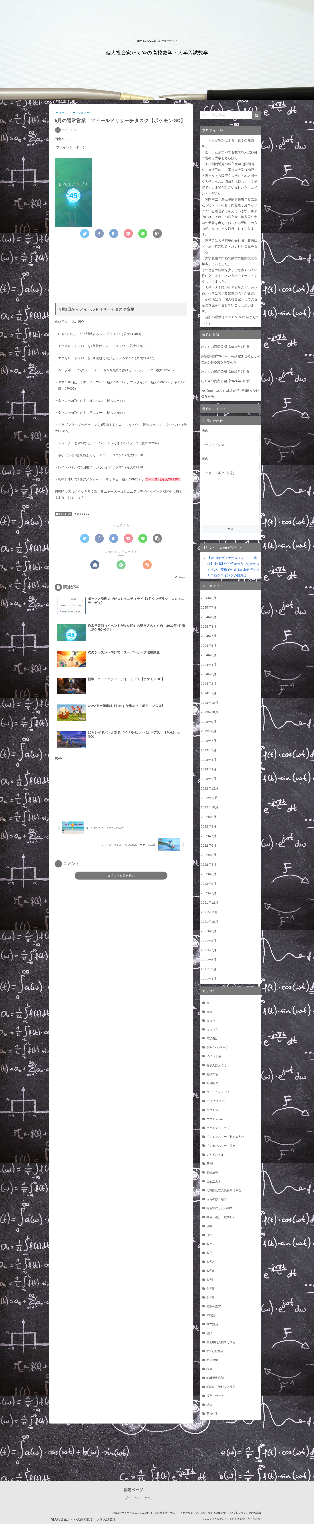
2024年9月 (208, 617)
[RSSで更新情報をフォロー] (147, 564)
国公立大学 (213, 1181)
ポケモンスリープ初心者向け (225, 1136)
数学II (210, 1288)
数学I (209, 1279)
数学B (210, 1270)
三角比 (210, 1163)
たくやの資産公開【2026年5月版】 (226, 347)
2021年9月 (208, 931)
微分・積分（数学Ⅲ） (221, 1217)
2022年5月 (208, 855)
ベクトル (212, 1110)
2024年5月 (208, 655)
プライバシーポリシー (72, 147)
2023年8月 (208, 731)
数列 (209, 1252)
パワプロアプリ (216, 1101)
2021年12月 (209, 902)
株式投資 (212, 1324)
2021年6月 (208, 960)
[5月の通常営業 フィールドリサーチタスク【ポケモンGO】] (113, 233)
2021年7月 (208, 950)
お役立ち (212, 1074)
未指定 (210, 1315)
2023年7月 (208, 741)
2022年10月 (209, 807)
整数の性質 (213, 1306)
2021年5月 (208, 969)
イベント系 (213, 1056)
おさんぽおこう (216, 1065)
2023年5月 (208, 750)
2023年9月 (208, 722)
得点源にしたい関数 (219, 1208)
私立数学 (212, 1360)
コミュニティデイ (218, 1092)
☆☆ (209, 1011)
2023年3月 (208, 769)
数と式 (210, 1243)
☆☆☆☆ (212, 1029)
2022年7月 (208, 836)
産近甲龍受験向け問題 (221, 1342)
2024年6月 (208, 645)
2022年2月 (208, 883)
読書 (209, 1368)
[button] (256, 115)
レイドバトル (215, 1154)
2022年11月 (209, 798)
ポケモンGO (83, 514)
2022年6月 (208, 845)
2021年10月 (209, 921)
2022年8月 (208, 826)
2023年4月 (208, 760)
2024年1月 (208, 693)
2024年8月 (208, 626)
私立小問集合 (215, 1351)
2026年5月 (208, 598)
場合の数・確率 (216, 1199)
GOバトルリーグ (217, 1047)
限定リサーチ (215, 1395)
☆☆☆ (210, 1020)
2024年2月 (208, 683)
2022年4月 (208, 864)
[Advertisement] (121, 268)
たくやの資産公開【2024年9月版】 (226, 381)
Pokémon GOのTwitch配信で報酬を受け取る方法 (230, 393)
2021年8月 (208, 941)
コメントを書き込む (121, 875)
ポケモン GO (64, 514)
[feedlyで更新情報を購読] (121, 564)
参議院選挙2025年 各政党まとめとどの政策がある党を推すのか (230, 359)
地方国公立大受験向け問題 (223, 1190)
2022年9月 (208, 817)
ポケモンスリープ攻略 (221, 1145)
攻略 (209, 1226)
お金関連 (212, 1083)
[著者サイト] (94, 564)
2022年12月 (209, 788)
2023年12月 (209, 702)
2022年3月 (208, 874)
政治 (209, 1235)
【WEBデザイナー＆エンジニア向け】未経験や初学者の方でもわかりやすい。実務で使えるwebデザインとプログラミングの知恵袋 (186, 1512)
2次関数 (211, 1038)
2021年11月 (209, 912)
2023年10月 (209, 712)
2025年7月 (208, 607)
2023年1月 (208, 779)
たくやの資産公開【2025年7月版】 (226, 371)
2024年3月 (208, 674)
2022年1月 (208, 893)
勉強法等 (212, 1172)
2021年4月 (208, 979)
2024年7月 (208, 636)
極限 (209, 1333)
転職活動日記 (215, 1377)
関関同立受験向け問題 (221, 1386)
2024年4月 (208, 665)
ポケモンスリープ (218, 1127)
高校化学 (212, 1413)
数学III (210, 1297)
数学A (210, 1261)
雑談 (209, 1404)
